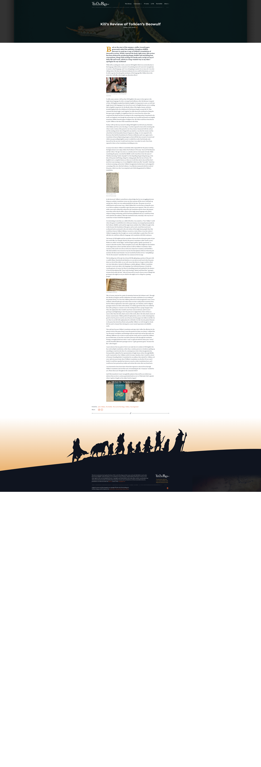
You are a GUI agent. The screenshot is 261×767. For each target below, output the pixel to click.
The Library (128, 3)
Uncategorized (134, 406)
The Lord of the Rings (119, 406)
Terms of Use (126, 489)
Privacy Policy (119, 489)
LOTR (152, 3)
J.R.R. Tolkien (101, 406)
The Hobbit (159, 3)
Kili (137, 27)
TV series (146, 3)
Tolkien (127, 406)
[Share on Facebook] (102, 410)
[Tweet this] (99, 410)
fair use (110, 481)
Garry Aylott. (112, 489)
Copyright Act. (121, 481)
